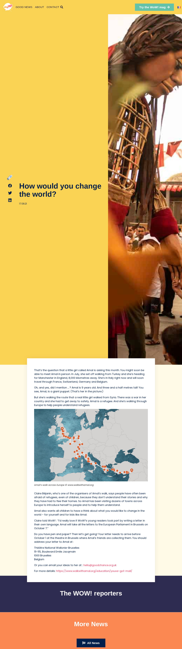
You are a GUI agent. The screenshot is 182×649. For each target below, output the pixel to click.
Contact (53, 7)
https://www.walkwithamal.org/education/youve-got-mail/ (94, 571)
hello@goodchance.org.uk (99, 565)
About (39, 7)
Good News (24, 7)
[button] (154, 7)
